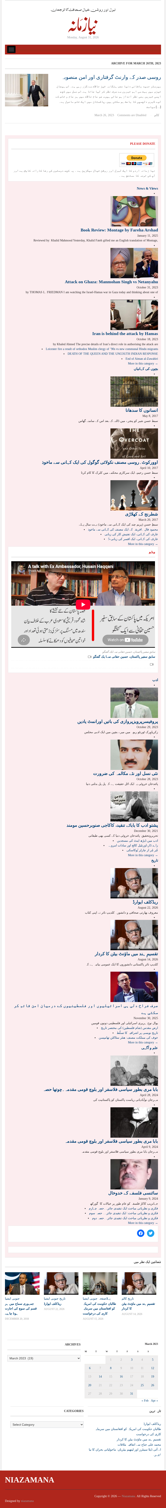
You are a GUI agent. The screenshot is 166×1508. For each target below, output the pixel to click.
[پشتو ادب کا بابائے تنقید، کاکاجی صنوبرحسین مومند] (134, 806)
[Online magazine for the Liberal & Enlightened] (83, 21)
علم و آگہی (149, 1048)
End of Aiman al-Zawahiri (142, 358)
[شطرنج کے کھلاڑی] (134, 495)
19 (152, 1376)
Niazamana (29, 1479)
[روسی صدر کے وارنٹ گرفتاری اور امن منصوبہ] (26, 89)
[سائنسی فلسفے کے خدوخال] (134, 1174)
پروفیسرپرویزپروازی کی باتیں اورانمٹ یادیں (117, 721)
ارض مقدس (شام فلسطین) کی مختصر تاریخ (129, 1028)
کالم (156, 115)
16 (121, 1376)
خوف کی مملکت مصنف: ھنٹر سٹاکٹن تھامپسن (128, 1037)
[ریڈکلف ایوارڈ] (134, 883)
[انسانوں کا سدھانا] (134, 391)
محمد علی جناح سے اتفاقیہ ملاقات (139, 1444)
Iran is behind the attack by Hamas (125, 333)
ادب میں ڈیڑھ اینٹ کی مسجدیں (137, 840)
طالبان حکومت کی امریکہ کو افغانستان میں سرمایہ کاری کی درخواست (99, 1308)
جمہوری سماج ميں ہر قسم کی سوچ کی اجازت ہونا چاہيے (21, 1308)
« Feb (145, 1400)
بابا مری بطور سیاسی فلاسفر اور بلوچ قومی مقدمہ (111, 1141)
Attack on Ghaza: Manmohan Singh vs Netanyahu (111, 281)
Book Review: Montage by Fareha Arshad (119, 230)
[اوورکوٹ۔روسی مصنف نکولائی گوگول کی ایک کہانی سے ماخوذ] (134, 443)
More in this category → (143, 363)
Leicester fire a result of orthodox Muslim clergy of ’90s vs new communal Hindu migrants (102, 349)
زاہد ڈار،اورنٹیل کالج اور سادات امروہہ (133, 845)
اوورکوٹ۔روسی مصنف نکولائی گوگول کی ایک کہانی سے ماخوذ (100, 462)
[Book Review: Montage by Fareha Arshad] (134, 211)
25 (142, 1385)
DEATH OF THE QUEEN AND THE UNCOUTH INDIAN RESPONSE (113, 353)
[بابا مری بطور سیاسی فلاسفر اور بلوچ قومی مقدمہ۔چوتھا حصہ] (134, 1070)
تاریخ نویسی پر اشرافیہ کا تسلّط (137, 1033)
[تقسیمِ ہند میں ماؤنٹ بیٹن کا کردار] (134, 935)
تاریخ (154, 860)
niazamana (27, 1501)
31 (131, 1393)
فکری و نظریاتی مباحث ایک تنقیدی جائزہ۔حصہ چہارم (123, 1208)
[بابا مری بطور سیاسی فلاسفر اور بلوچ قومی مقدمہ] (134, 1122)
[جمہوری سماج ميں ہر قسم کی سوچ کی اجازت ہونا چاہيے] (22, 1283)
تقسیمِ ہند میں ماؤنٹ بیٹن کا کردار (126, 953)
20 (89, 1385)
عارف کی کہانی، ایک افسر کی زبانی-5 (133, 539)
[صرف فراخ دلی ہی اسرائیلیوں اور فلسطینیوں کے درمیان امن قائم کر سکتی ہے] (134, 986)
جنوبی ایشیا (12, 1298)
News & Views (147, 188)
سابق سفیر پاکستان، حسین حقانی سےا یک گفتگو (124, 656)
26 (152, 1385)
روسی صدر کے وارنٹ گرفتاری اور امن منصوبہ (111, 77)
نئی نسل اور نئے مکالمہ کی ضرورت (125, 773)
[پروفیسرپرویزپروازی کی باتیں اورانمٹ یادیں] (134, 702)
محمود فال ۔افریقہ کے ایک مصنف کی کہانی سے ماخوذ (123, 529)
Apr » (154, 1400)
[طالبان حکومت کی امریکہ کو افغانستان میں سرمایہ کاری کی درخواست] (100, 1283)
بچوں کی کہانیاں (146, 369)
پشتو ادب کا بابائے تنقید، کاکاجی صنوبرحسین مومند (112, 825)
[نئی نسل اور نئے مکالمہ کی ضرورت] (134, 754)
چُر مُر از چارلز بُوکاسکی (142, 850)
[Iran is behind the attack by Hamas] (134, 314)
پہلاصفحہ (104, 1298)
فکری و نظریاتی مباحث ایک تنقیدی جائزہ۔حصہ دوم (125, 1218)
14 (100, 1376)
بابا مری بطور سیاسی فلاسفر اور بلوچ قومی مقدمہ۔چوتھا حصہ (100, 1089)
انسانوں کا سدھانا (142, 410)
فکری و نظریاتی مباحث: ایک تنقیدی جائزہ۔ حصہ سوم (123, 1213)
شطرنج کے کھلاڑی (141, 514)
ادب (155, 680)
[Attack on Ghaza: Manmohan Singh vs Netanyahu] (134, 262)
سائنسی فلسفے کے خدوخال (133, 1193)
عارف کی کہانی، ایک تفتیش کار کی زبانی (131, 534)
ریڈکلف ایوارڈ (145, 902)
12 (152, 1368)
